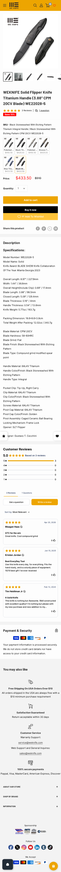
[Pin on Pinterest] (44, 228)
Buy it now (30, 209)
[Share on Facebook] (38, 228)
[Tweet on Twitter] (50, 228)
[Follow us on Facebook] (10, 847)
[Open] (7, 864)
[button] (30, 532)
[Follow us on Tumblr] (43, 847)
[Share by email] (55, 228)
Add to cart (30, 200)
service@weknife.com (30, 742)
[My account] (41, 5)
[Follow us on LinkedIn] (37, 847)
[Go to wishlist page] (54, 5)
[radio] (8, 146)
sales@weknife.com (31, 753)
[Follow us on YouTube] (30, 847)
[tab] (11, 492)
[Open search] (35, 5)
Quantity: (8, 188)
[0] (48, 5)
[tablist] (30, 492)
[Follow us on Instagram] (23, 847)
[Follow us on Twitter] (17, 847)
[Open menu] (4, 5)
